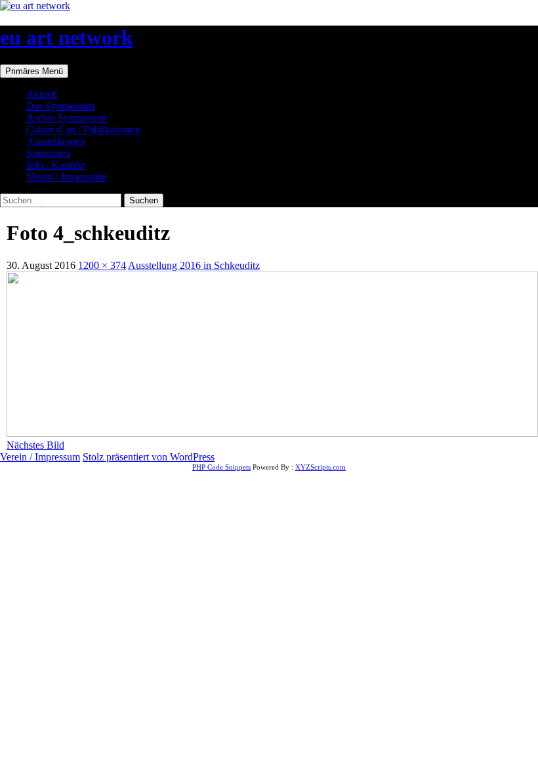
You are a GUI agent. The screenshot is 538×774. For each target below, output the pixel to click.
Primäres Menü (34, 71)
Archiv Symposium (66, 117)
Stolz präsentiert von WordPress (149, 456)
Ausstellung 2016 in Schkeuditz (194, 265)
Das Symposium (60, 106)
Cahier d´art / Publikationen (83, 129)
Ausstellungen (55, 141)
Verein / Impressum (66, 176)
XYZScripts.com (320, 467)
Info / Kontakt (55, 165)
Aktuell (41, 94)
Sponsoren (48, 153)
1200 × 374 (102, 265)
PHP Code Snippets (221, 467)
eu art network (66, 37)
